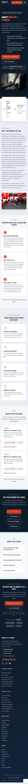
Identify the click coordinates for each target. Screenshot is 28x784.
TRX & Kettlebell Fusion (7, 708)
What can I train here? (9, 565)
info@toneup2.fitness (9, 656)
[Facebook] (3, 663)
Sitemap (4, 780)
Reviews (3, 758)
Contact (3, 765)
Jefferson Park (10, 626)
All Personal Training (6, 672)
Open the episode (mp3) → (10, 446)
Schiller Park (4, 740)
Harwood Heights (10, 622)
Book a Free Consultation (11, 56)
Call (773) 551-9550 (9, 61)
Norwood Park (5, 733)
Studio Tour (4, 752)
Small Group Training (6, 702)
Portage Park (4, 736)
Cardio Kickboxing (6, 700)
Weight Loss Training (6, 686)
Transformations (5, 756)
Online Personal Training (7, 684)
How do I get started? (9, 570)
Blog (3, 763)
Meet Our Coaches (14, 511)
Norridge (19, 619)
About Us (4, 749)
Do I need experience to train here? (12, 560)
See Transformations (14, 521)
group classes (13, 172)
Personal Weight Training (7, 681)
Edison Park (4, 729)
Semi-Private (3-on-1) (6, 679)
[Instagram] (6, 663)
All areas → (19, 626)
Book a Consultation (16, 2)
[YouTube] (9, 663)
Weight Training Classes (7, 706)
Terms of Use (16, 780)
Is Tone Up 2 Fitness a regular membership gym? (11, 548)
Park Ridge (19, 622)
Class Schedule (5, 711)
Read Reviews (14, 526)
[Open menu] (24, 2)
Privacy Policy (10, 780)
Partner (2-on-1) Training (7, 677)
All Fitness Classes (6, 695)
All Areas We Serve (6, 720)
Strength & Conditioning (7, 704)
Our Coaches (5, 754)
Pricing (3, 760)
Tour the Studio (14, 516)
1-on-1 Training (5, 675)
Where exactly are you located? (11, 555)
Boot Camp (4, 697)
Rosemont (4, 738)
